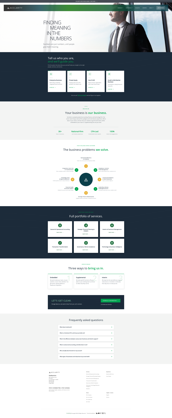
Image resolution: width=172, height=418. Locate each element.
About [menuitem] (151, 8)
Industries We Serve (110, 374)
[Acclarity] (14, 8)
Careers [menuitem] (144, 8)
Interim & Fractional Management (92, 378)
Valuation (88, 388)
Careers (107, 397)
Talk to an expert (82, 95)
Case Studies (108, 376)
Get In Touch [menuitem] (161, 7)
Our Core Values (89, 397)
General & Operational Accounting (92, 374)
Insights (107, 395)
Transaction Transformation (91, 380)
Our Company (88, 395)
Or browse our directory (106, 304)
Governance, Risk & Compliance (92, 383)
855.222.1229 (51, 380)
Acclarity (68, 413)
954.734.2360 (51, 382)
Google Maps (51, 383)
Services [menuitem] (120, 8)
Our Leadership (89, 399)
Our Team (88, 401)
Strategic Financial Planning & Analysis (93, 376)
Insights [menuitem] (137, 8)
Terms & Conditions (91, 413)
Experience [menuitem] (129, 8)
